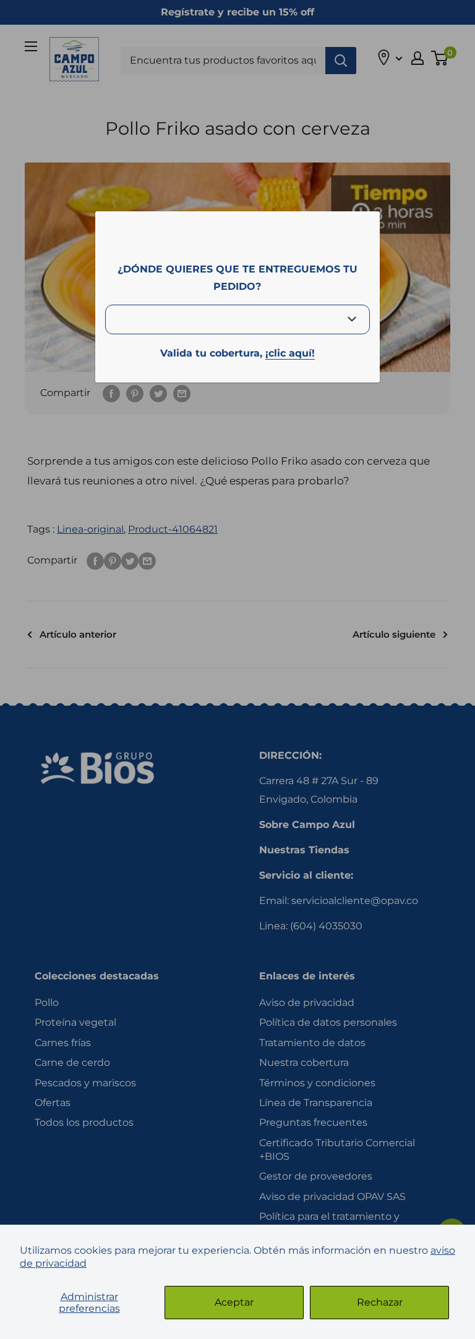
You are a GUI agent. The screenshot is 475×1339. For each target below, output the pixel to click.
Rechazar (380, 1302)
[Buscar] (340, 60)
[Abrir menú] (31, 46)
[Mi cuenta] (417, 58)
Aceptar (234, 1302)
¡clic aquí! (290, 353)
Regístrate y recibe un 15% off (237, 12)
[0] (440, 58)
